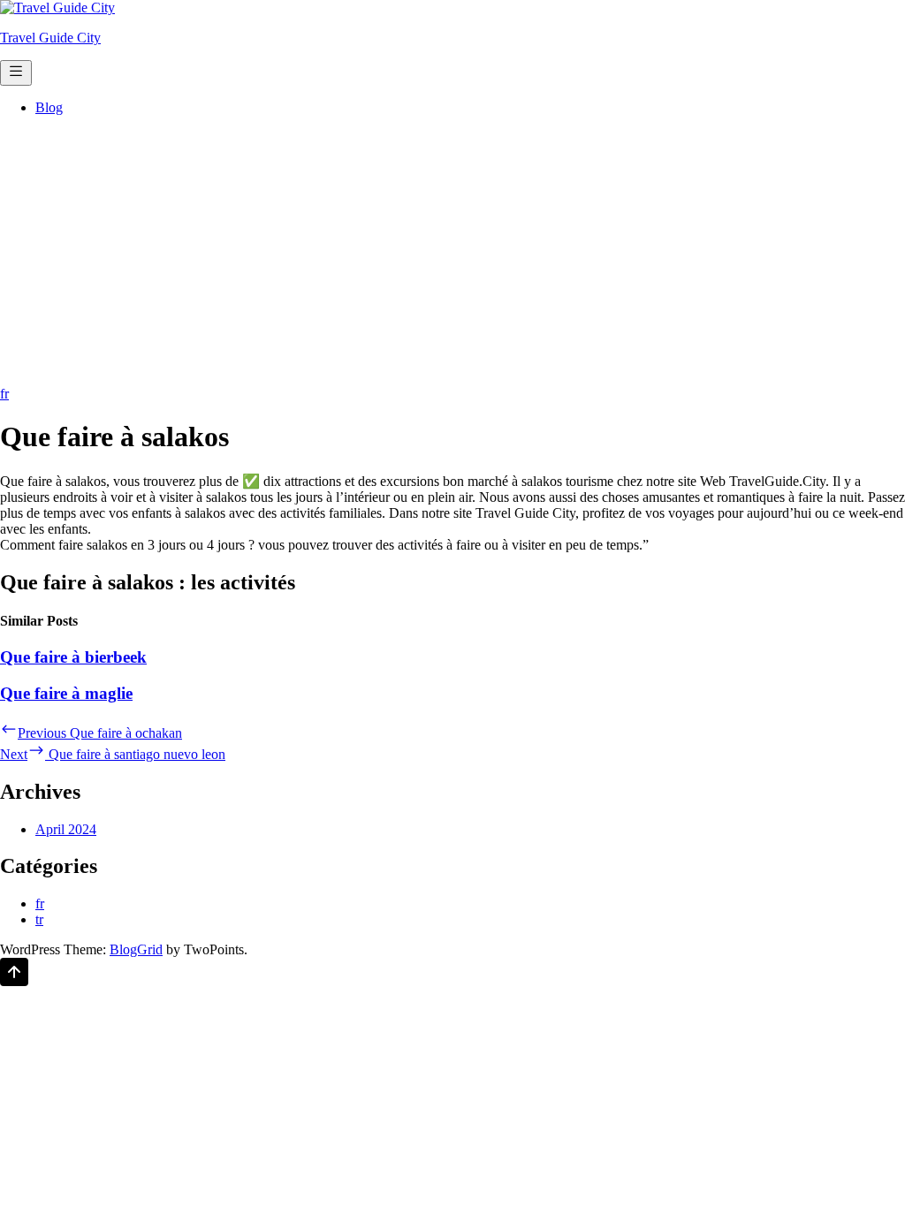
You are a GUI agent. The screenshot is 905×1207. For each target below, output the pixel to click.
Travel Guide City (50, 37)
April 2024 (65, 829)
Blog (49, 107)
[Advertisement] (452, 253)
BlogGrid (136, 949)
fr (4, 393)
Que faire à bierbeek (73, 657)
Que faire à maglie (66, 693)
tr (39, 919)
